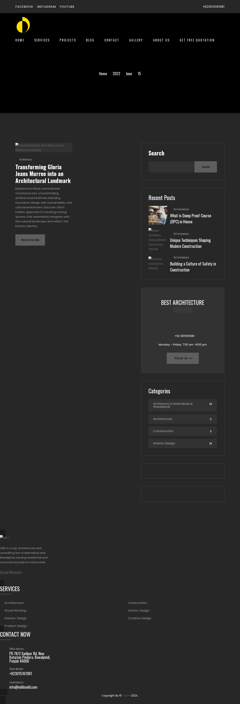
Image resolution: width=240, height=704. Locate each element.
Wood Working (15, 610)
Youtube (67, 6)
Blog (90, 40)
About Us (161, 40)
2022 (116, 73)
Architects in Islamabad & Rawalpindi (173, 405)
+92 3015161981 (184, 336)
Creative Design (139, 618)
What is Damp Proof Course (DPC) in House (190, 218)
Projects (68, 40)
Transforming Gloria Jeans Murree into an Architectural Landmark (43, 173)
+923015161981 (213, 6)
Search (156, 153)
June (129, 73)
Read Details (30, 240)
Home (19, 40)
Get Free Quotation (197, 40)
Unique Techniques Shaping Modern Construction (190, 243)
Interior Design (164, 443)
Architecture (25, 159)
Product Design (15, 626)
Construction (163, 431)
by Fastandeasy (181, 209)
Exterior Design (15, 618)
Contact (111, 40)
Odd (125, 695)
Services (42, 40)
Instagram (46, 6)
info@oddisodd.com (23, 687)
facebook (24, 6)
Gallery (136, 40)
